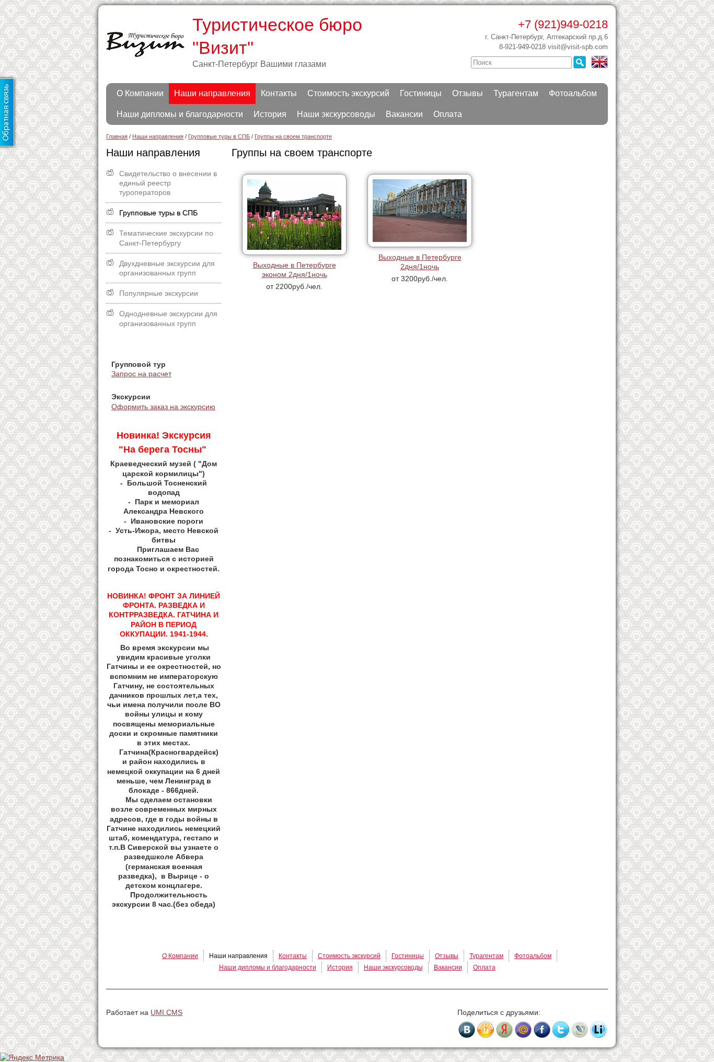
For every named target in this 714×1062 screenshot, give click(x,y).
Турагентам (515, 93)
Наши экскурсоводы (336, 114)
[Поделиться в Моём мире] (523, 1029)
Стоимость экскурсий (348, 93)
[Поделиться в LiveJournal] (579, 1029)
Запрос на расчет (141, 374)
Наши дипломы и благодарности (180, 114)
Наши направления (212, 93)
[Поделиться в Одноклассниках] (485, 1029)
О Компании (140, 93)
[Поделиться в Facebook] (542, 1029)
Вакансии (404, 114)
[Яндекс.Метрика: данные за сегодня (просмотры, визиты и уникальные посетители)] (32, 1057)
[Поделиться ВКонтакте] (466, 1029)
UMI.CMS (166, 1012)
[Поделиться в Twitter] (560, 1029)
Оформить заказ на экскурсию (163, 406)
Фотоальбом (573, 93)
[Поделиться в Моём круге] (504, 1029)
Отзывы (467, 93)
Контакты (279, 93)
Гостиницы (421, 93)
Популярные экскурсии (158, 293)
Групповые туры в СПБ (158, 213)
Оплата (447, 114)
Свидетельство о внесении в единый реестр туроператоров (168, 183)
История (270, 114)
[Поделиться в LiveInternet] (598, 1029)
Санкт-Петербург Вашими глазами (259, 64)
